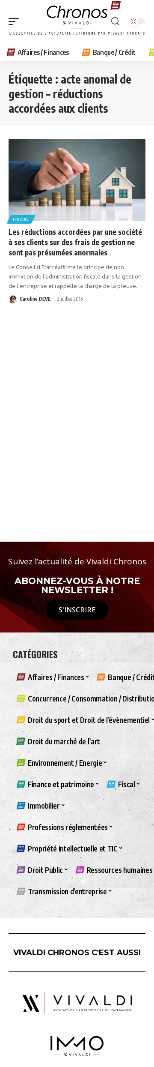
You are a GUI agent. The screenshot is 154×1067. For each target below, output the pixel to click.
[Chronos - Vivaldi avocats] (77, 21)
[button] (16, 21)
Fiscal (21, 219)
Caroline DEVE (35, 299)
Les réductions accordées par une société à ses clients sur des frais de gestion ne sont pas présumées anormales (75, 242)
